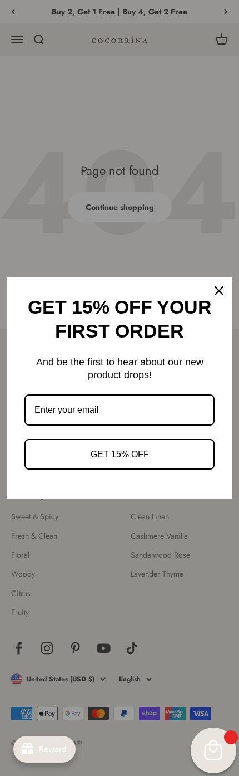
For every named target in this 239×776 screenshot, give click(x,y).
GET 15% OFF (120, 454)
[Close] (219, 290)
